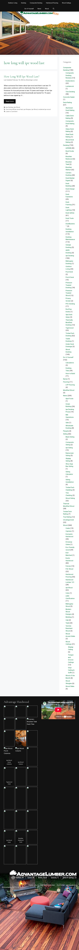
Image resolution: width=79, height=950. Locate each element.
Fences (68, 566)
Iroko (67, 593)
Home (31, 885)
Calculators (70, 363)
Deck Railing (67, 102)
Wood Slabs (70, 686)
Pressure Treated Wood (69, 293)
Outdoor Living (12, 3)
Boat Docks (70, 151)
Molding (68, 617)
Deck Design (70, 189)
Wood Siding (70, 498)
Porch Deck (70, 277)
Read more (10, 101)
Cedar (68, 528)
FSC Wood (69, 569)
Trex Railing (67, 517)
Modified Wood (68, 390)
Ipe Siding (69, 448)
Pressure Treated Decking (69, 285)
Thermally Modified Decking (69, 322)
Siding (65, 434)
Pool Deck (69, 272)
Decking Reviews (72, 885)
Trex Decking (70, 92)
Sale (67, 423)
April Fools (69, 399)
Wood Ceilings (66, 3)
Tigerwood (70, 328)
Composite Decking (36, 3)
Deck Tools (70, 218)
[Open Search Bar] (53, 9)
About (37, 885)
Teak (67, 623)
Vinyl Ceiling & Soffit (71, 670)
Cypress (68, 531)
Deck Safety (70, 213)
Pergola (66, 431)
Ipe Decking (9, 107)
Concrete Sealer (69, 97)
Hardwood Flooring (52, 3)
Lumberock (70, 86)
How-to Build (70, 373)
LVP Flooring (70, 385)
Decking (23, 3)
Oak (67, 620)
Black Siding (70, 437)
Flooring (66, 382)
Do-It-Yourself (29, 9)
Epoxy (65, 379)
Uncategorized (68, 520)
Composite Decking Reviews (70, 75)
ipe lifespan (27, 109)
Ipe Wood (17, 107)
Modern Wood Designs (68, 611)
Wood (47, 9)
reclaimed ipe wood (44, 109)
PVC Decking (70, 304)
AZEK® (68, 148)
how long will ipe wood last (14, 109)
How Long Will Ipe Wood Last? (21, 76)
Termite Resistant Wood (69, 628)
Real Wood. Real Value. (48, 885)
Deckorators (70, 81)
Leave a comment (11, 111)
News (39, 9)
